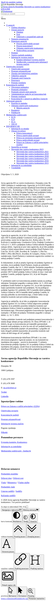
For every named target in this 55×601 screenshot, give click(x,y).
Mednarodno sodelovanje (16, 115)
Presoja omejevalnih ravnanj (27, 44)
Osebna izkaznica (18, 27)
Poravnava (15, 80)
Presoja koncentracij (24, 46)
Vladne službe (23, 482)
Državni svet (18, 478)
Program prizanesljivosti (21, 71)
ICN (13, 119)
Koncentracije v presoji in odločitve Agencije (29, 99)
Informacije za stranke (20, 129)
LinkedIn (4, 396)
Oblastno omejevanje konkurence (29, 48)
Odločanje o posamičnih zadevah (29, 37)
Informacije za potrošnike (21, 165)
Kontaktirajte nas (21, 599)
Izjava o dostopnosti (8, 599)
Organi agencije (17, 30)
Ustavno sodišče (7, 491)
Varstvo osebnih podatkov (21, 55)
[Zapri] (27, 506)
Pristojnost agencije (19, 41)
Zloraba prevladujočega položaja (24, 73)
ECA (13, 122)
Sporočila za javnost (19, 147)
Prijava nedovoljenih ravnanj (28, 140)
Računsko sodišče (8, 496)
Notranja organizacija (20, 39)
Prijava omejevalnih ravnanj (27, 135)
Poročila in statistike (19, 103)
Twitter (4, 392)
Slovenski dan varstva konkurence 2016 (32, 161)
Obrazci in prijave (18, 131)
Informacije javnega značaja (22, 57)
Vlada (3, 482)
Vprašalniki (16, 168)
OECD (14, 124)
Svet (18, 34)
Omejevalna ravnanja (14, 67)
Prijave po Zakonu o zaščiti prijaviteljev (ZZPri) (20, 406)
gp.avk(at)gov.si (9, 388)
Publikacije (15, 112)
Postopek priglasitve (19, 89)
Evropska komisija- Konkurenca (14, 442)
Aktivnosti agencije (14, 101)
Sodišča (19, 491)
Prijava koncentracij (24, 133)
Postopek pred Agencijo (21, 78)
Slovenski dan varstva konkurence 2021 (32, 152)
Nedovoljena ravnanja (25, 50)
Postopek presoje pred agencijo (23, 92)
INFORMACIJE (13, 126)
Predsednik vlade (8, 487)
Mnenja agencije (23, 108)
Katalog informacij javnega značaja (30, 60)
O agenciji (10, 25)
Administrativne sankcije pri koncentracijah (28, 94)
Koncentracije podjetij (15, 85)
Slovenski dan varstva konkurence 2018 (32, 156)
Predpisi (14, 53)
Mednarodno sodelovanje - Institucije (16, 451)
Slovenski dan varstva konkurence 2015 (32, 163)
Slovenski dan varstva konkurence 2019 (32, 154)
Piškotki (4, 432)
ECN (13, 117)
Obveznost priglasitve (20, 87)
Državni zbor (6, 478)
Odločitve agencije (18, 76)
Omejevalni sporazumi (20, 69)
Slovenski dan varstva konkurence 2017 (32, 158)
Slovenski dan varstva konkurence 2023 (27, 149)
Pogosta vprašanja (18, 83)
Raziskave (15, 110)
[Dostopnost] (6, 11)
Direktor (19, 32)
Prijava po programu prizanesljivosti (30, 138)
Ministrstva (11, 482)
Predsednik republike (9, 474)
